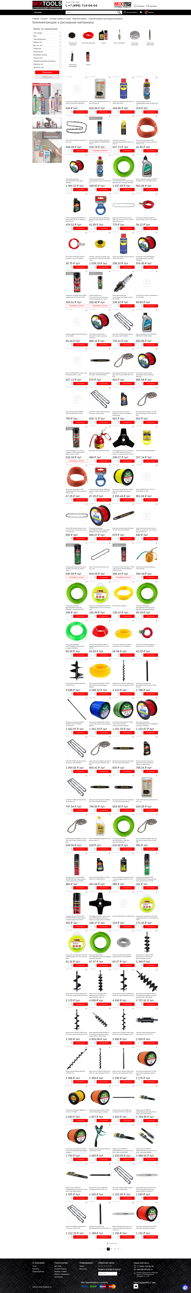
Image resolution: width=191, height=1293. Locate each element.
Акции (81, 1266)
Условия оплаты (60, 1269)
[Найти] (119, 12)
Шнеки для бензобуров (73, 65)
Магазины (83, 1269)
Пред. (101, 1249)
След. (122, 1249)
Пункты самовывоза (61, 1274)
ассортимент (47, 123)
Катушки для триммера (73, 44)
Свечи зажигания (119, 43)
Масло (104, 43)
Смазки (88, 65)
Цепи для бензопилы (134, 44)
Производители (38, 1271)
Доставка (57, 1266)
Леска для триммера (88, 43)
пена (47, 99)
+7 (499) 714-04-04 (82, 5)
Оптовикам (58, 1277)
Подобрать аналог (100, 150)
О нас (34, 1266)
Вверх (180, 1258)
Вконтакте (136, 1286)
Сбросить (47, 76)
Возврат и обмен (60, 1271)
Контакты (35, 1269)
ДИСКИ (47, 147)
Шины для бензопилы (150, 44)
